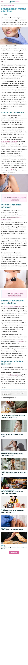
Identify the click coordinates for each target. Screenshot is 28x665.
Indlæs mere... (14, 552)
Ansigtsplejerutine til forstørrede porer (12, 435)
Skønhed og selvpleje (6, 433)
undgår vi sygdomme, (15, 375)
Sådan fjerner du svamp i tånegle (12, 530)
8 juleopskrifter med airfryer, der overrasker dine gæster (12, 492)
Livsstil (3, 509)
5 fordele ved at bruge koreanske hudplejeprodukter (12, 454)
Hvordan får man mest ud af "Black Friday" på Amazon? (12, 511)
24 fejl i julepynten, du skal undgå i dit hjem (13, 473)
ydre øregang (19, 341)
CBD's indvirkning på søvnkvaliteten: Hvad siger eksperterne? (13, 416)
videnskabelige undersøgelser (13, 306)
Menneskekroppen (10, 5)
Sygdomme (3, 528)
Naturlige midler (5, 414)
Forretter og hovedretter (7, 490)
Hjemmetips (4, 471)
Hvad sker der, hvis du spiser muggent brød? (13, 548)
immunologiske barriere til (9, 141)
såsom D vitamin (11, 170)
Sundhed (3, 5)
